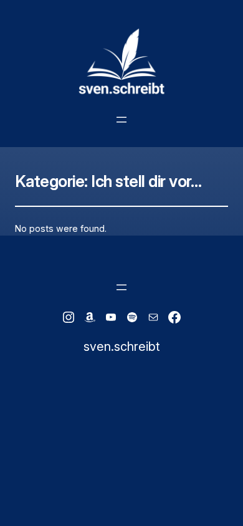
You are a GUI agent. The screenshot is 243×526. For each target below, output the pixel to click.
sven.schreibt (121, 346)
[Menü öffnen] (121, 119)
